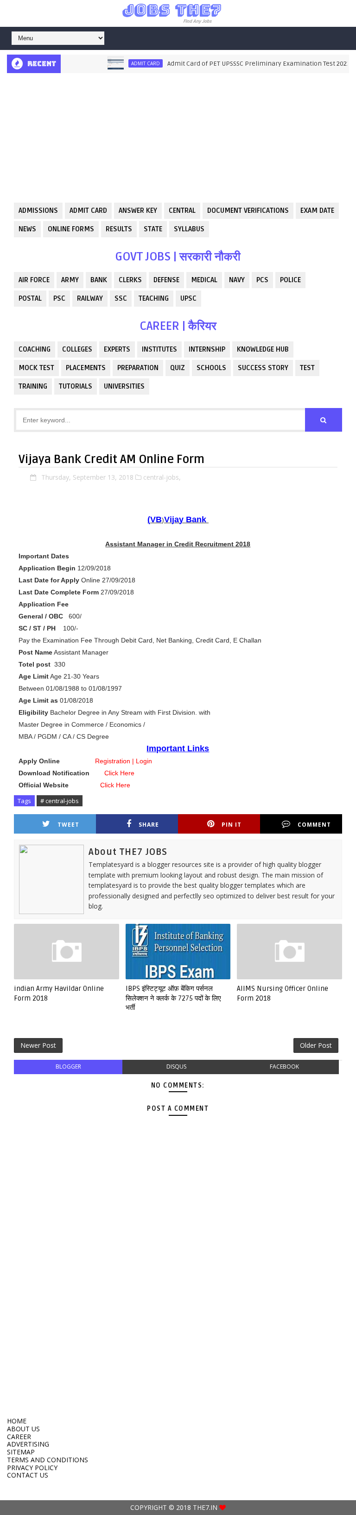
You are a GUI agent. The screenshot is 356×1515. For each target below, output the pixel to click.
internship (207, 349)
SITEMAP (21, 1451)
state (153, 229)
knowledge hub (263, 349)
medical (204, 280)
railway (90, 298)
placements (86, 368)
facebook (284, 1066)
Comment (314, 825)
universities (124, 386)
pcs (262, 280)
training (33, 386)
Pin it (232, 825)
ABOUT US (23, 1428)
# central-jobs (59, 801)
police (290, 280)
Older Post (316, 1045)
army (70, 280)
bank (98, 280)
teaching (154, 298)
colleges (77, 349)
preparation (138, 368)
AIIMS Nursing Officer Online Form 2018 (282, 993)
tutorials (75, 386)
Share (149, 825)
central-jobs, (162, 477)
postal (30, 298)
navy (237, 280)
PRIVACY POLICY (32, 1467)
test (307, 368)
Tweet (68, 825)
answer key (138, 210)
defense (166, 280)
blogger (68, 1066)
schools (211, 368)
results (119, 229)
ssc (120, 298)
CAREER (19, 1436)
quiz (177, 368)
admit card (133, 63)
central (182, 210)
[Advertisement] (178, 138)
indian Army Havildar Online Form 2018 (59, 993)
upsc (188, 298)
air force (34, 280)
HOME (16, 1420)
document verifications (248, 210)
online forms (71, 229)
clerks (130, 280)
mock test (36, 368)
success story (263, 368)
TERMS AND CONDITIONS (47, 1459)
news (27, 229)
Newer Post (38, 1045)
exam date (317, 210)
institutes (159, 349)
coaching (35, 349)
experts (117, 349)
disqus (176, 1066)
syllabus (189, 229)
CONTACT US (27, 1475)
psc (59, 298)
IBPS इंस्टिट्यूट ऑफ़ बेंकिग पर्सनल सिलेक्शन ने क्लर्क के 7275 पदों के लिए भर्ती (173, 998)
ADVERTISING (28, 1444)
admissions (38, 210)
